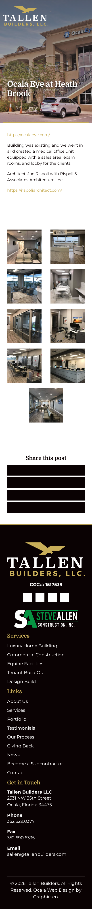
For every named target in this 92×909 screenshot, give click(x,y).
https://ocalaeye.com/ (28, 134)
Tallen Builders (43, 883)
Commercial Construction (36, 654)
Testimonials (21, 728)
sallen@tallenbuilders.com (36, 854)
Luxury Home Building (32, 645)
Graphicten (45, 896)
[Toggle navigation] (86, 16)
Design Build (21, 681)
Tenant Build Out (26, 672)
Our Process (20, 737)
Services (16, 710)
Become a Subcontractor (35, 763)
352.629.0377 (21, 821)
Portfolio (16, 719)
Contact (16, 772)
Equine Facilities (25, 663)
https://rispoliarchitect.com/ (34, 190)
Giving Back (20, 746)
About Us (17, 701)
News (13, 754)
